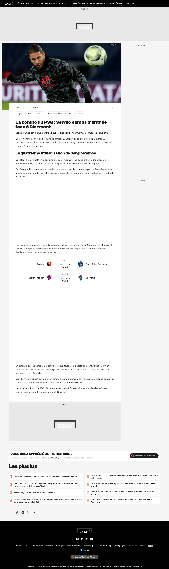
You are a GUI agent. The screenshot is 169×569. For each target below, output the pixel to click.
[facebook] (77, 539)
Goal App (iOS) (119, 546)
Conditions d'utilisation (43, 546)
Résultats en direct (26, 3)
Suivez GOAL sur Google (146, 456)
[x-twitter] (82, 539)
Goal (40, 566)
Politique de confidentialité (68, 546)
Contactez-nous (23, 546)
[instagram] (87, 539)
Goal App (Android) (102, 546)
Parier (142, 546)
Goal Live (133, 546)
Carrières (87, 546)
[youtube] (92, 539)
